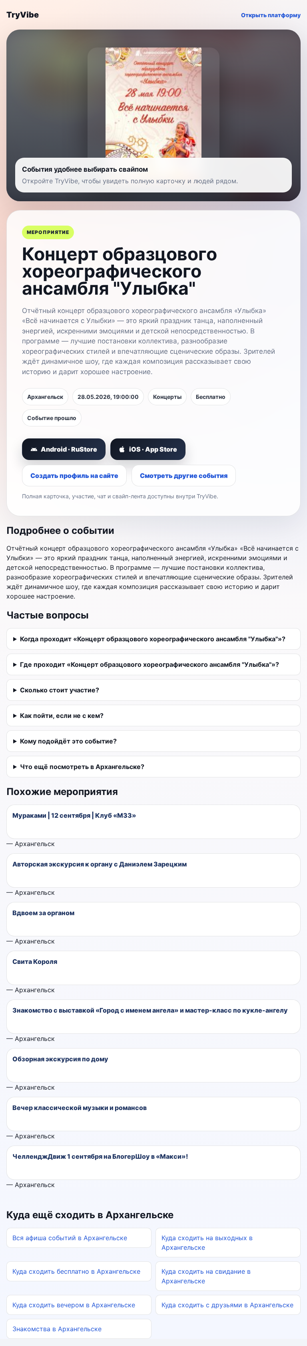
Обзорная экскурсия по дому (60, 1059)
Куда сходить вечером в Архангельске (73, 1305)
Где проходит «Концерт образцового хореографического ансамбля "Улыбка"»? (149, 664)
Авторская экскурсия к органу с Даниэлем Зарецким (99, 864)
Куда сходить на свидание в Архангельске (206, 1276)
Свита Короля (34, 961)
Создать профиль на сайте (74, 476)
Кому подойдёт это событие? (68, 741)
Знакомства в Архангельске (57, 1329)
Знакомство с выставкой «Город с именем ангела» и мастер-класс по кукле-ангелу (150, 1010)
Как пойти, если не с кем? (62, 716)
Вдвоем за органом (43, 913)
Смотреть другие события (183, 476)
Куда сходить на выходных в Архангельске (207, 1242)
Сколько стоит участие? (59, 690)
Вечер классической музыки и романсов (79, 1108)
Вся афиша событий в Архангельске (69, 1238)
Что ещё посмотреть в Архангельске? (82, 767)
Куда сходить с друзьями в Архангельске (227, 1305)
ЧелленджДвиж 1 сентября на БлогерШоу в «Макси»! (100, 1156)
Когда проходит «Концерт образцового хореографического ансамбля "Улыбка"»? (152, 639)
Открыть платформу (271, 15)
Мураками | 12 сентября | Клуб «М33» (74, 815)
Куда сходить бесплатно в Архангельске (76, 1271)
